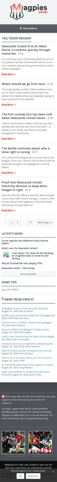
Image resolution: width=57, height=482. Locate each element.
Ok (20, 476)
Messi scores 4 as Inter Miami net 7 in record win (27, 357)
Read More (7, 74)
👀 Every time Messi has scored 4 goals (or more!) (27, 364)
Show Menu (30, 28)
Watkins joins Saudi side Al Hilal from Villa (23, 315)
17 (30, 222)
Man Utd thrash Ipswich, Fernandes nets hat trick (26, 350)
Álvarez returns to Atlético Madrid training (23, 322)
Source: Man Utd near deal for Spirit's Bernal (24, 336)
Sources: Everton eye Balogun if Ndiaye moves (25, 329)
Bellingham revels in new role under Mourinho (25, 308)
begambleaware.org (38, 418)
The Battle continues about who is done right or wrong (26, 150)
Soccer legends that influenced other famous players (25, 242)
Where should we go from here (23, 84)
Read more (33, 476)
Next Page (44, 222)
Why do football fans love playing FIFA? (22, 263)
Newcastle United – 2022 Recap (18, 268)
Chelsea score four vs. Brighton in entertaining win (27, 343)
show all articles (28, 274)
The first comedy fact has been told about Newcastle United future (27, 116)
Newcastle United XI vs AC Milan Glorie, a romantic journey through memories (26, 49)
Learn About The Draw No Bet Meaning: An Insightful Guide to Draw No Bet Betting (33, 256)
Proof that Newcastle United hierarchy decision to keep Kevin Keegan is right (24, 186)
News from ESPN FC (19, 299)
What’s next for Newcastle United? (20, 248)
